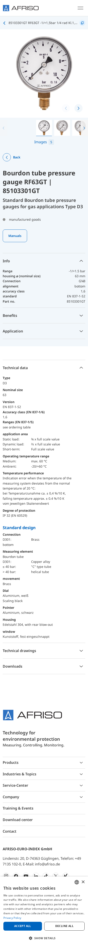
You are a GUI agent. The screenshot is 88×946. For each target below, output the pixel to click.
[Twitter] (55, 876)
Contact (9, 831)
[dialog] (44, 911)
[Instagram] (6, 876)
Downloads (12, 666)
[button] (84, 128)
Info (6, 260)
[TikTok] (46, 876)
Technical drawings (19, 650)
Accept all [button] (22, 926)
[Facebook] (16, 876)
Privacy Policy (12, 918)
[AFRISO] (21, 8)
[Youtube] (26, 876)
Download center (18, 819)
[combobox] (76, 882)
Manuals (14, 236)
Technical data (15, 367)
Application (13, 331)
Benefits (10, 315)
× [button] (83, 882)
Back (16, 157)
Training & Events (18, 808)
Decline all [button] (64, 926)
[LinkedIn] (36, 876)
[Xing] (65, 876)
